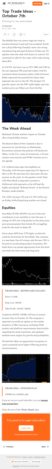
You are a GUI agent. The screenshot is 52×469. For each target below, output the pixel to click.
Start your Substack (21, 462)
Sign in (46, 3)
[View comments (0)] (14, 34)
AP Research (7, 26)
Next (44, 447)
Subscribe (37, 3)
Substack (16, 466)
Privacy (24, 457)
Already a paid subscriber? (26, 434)
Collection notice (39, 457)
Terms (30, 457)
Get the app (36, 462)
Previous (9, 447)
